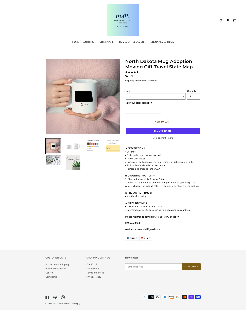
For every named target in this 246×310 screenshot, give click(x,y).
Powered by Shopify (71, 303)
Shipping (129, 80)
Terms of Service (95, 272)
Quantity (191, 90)
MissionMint (58, 303)
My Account (92, 268)
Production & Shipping (57, 264)
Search (49, 272)
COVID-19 (91, 264)
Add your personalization (138, 102)
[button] (132, 72)
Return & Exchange (55, 268)
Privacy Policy (93, 276)
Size (128, 90)
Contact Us (51, 276)
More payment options (163, 138)
